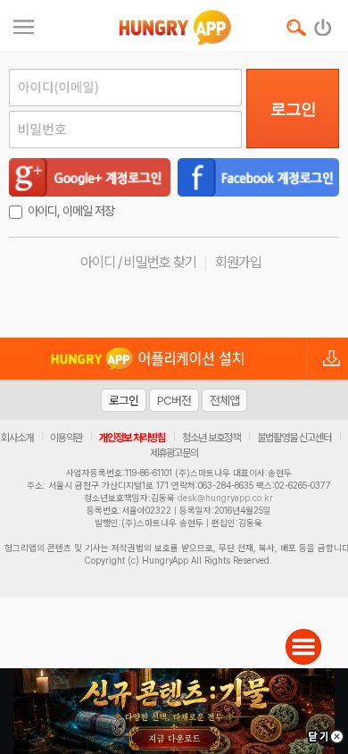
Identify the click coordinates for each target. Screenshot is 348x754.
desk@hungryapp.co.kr (225, 497)
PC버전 (174, 400)
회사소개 (17, 437)
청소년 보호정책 (211, 437)
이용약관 (66, 437)
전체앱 (224, 400)
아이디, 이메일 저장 (71, 211)
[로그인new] (323, 23)
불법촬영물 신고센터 (294, 437)
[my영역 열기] (23, 24)
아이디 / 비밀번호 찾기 (138, 262)
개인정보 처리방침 (132, 437)
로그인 (293, 109)
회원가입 (238, 262)
